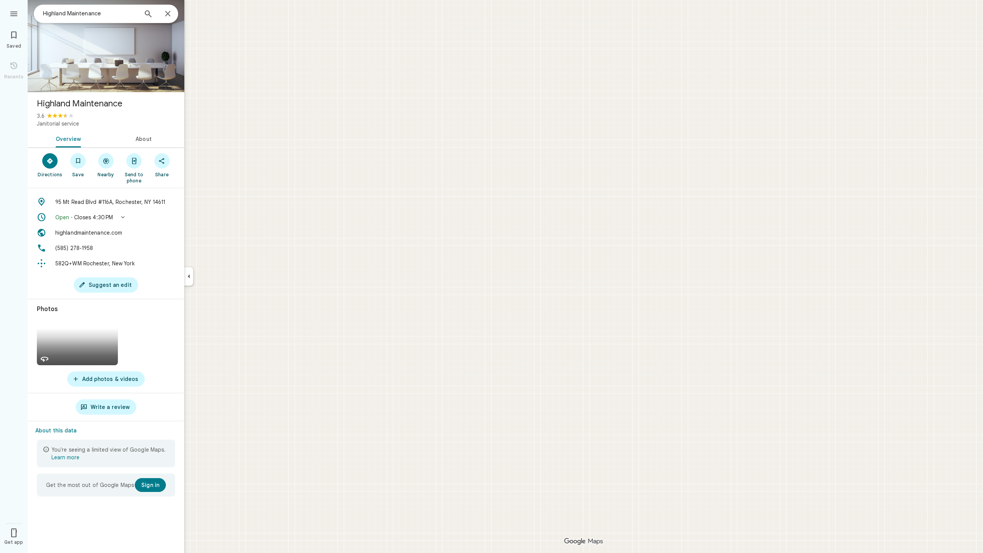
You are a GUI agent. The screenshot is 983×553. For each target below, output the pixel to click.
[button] (106, 217)
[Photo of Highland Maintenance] (106, 46)
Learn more (65, 457)
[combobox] (90, 13)
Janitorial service (58, 123)
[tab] (66, 138)
